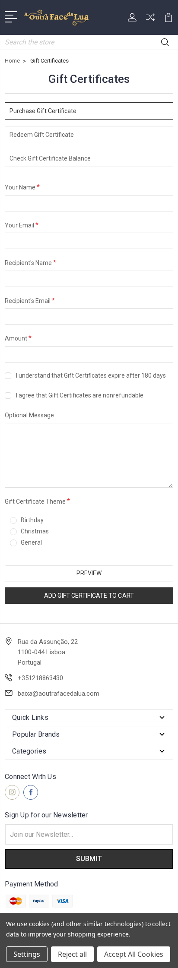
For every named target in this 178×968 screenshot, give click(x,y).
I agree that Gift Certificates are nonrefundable (79, 395)
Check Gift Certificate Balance (50, 158)
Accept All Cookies (133, 954)
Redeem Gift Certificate (42, 134)
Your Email (21, 225)
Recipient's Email (30, 300)
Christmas (35, 531)
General (31, 542)
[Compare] (150, 20)
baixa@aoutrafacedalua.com (58, 693)
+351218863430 (40, 678)
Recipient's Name (30, 262)
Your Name (22, 187)
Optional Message (29, 415)
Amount (18, 338)
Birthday (32, 520)
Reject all (72, 954)
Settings (26, 954)
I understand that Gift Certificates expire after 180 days (91, 375)
